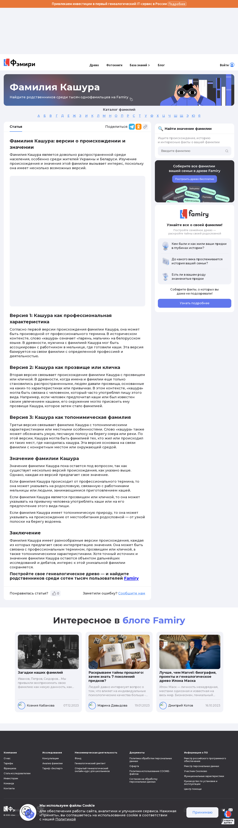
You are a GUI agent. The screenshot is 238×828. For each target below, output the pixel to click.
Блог (161, 65)
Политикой (65, 819)
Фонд (78, 758)
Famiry (131, 578)
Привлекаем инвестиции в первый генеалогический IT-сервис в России (118, 4)
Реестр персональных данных (201, 766)
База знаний (138, 65)
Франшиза (10, 768)
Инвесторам (11, 778)
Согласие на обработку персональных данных (143, 780)
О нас (7, 758)
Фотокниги (114, 65)
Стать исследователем (17, 773)
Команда (9, 783)
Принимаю (202, 812)
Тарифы (8, 763)
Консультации (50, 758)
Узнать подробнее (194, 303)
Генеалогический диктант (90, 763)
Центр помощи (193, 789)
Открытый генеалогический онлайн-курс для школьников (92, 770)
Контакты (9, 788)
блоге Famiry (154, 620)
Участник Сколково (195, 771)
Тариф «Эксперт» (52, 768)
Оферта (134, 766)
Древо (94, 65)
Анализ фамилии (52, 763)
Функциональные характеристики (204, 776)
